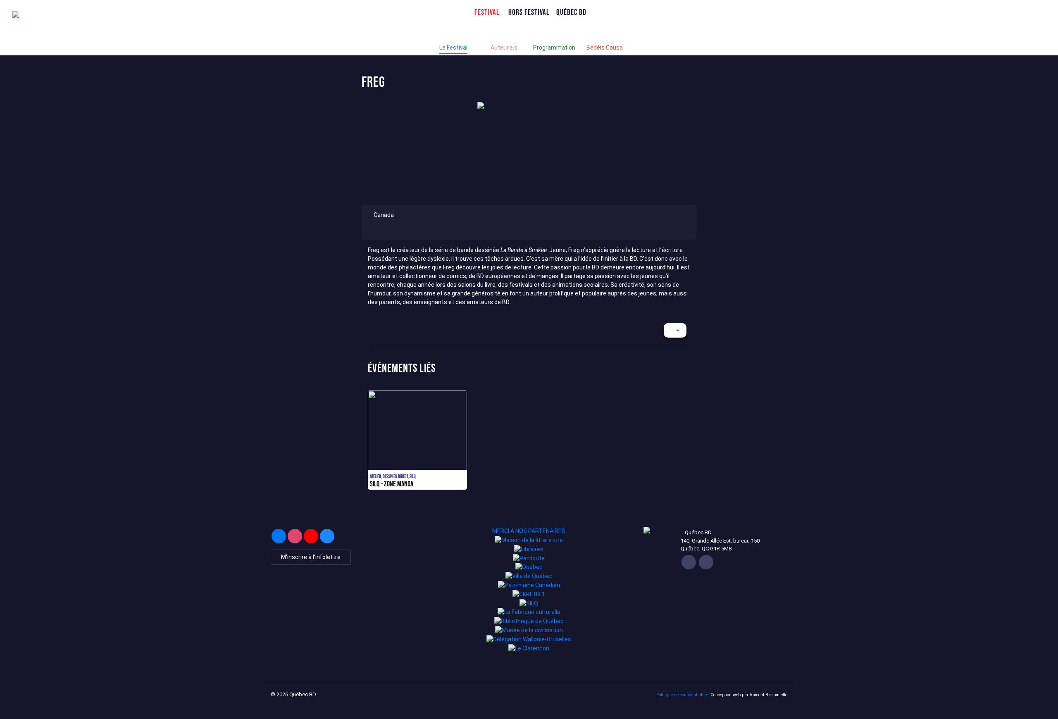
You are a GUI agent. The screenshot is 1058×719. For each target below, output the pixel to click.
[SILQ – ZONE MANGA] (417, 440)
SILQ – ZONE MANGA (391, 484)
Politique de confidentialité (681, 695)
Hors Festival (529, 12)
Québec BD (571, 12)
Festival (487, 12)
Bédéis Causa (604, 47)
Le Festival (453, 47)
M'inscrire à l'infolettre (311, 557)
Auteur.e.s (504, 47)
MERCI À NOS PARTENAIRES (528, 531)
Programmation (554, 47)
